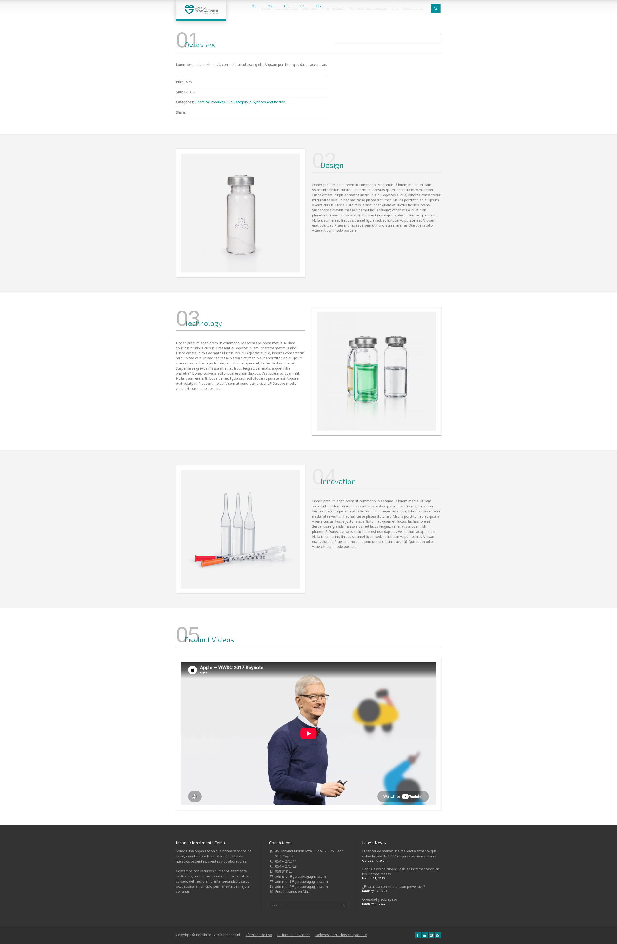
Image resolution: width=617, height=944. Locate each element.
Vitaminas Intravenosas (368, 8)
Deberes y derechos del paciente (341, 934)
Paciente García (333, 8)
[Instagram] (431, 935)
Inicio (266, 8)
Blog (395, 8)
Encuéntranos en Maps (293, 891)
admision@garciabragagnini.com (300, 876)
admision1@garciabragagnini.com (301, 881)
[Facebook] (203, 112)
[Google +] (209, 112)
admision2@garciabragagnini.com (301, 886)
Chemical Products (210, 102)
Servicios (310, 8)
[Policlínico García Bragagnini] (201, 9)
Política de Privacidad (293, 934)
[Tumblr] (223, 112)
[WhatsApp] (438, 935)
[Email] (189, 112)
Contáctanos (413, 8)
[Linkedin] (230, 112)
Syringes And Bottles (269, 102)
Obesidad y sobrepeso (379, 899)
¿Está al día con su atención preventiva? (393, 886)
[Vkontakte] (236, 112)
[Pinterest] (216, 112)
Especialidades (286, 8)
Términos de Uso (259, 934)
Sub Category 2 (239, 102)
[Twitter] (196, 112)
